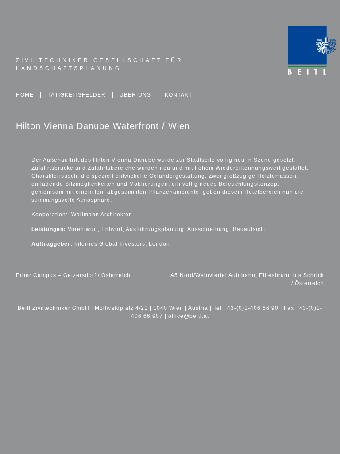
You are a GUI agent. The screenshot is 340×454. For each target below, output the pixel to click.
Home (25, 95)
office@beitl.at (188, 316)
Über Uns (135, 95)
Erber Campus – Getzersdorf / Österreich (73, 275)
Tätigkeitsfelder (76, 95)
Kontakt (178, 95)
